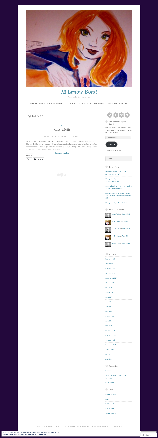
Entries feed (109, 404)
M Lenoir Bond (79, 91)
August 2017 (109, 292)
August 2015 (109, 349)
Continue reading (47, 153)
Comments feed (110, 409)
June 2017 (108, 302)
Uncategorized (110, 383)
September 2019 (111, 278)
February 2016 (110, 330)
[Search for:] (118, 159)
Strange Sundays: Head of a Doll (116, 203)
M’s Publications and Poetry (91, 104)
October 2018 (110, 283)
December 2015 (110, 335)
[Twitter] (109, 115)
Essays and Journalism (118, 104)
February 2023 (110, 259)
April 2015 (108, 359)
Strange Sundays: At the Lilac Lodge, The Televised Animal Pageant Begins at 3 (118, 195)
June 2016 (108, 321)
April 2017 (108, 307)
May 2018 (108, 287)
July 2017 (108, 297)
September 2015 (111, 345)
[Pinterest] (121, 115)
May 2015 (108, 354)
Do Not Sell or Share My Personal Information (101, 426)
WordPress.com (110, 413)
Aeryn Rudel (116, 214)
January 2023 (109, 264)
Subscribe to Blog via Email (117, 122)
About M (71, 104)
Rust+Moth (62, 129)
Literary (62, 126)
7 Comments (75, 136)
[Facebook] (115, 115)
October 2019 (110, 273)
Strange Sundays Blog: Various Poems (47, 104)
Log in (107, 399)
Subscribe (111, 144)
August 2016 (109, 316)
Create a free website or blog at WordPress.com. (58, 426)
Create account (110, 394)
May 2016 (108, 326)
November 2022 (110, 268)
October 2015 (110, 340)
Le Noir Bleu (116, 221)
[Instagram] (127, 115)
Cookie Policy (42, 434)
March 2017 (109, 311)
